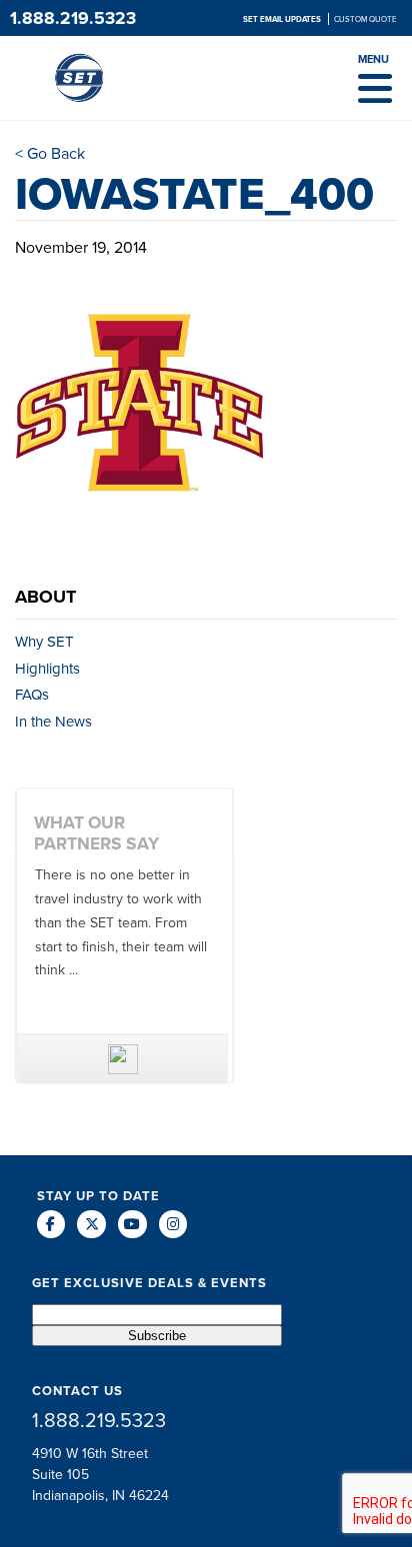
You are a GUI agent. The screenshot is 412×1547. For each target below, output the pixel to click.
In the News (53, 721)
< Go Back (50, 153)
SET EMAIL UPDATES (283, 19)
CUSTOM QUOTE (365, 19)
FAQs (32, 694)
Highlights (47, 668)
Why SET (44, 641)
